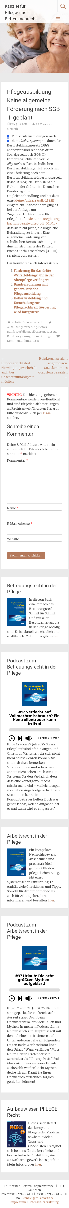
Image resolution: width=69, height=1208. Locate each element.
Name (13, 508)
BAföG (42, 327)
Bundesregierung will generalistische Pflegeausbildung (31, 288)
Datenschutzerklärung (44, 1202)
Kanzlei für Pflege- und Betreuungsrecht (21, 12)
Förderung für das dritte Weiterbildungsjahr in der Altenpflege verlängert (34, 275)
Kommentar (17, 460)
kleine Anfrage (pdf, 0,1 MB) (34, 200)
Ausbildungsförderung (22, 327)
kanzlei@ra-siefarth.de (38, 1198)
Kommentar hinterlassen (24, 340)
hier (57, 636)
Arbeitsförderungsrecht (28, 322)
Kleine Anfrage (42, 336)
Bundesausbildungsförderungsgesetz (32, 331)
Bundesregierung (18, 336)
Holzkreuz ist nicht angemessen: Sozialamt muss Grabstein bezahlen (53, 368)
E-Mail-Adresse (19, 524)
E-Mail (48, 413)
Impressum (18, 1202)
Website (13, 539)
